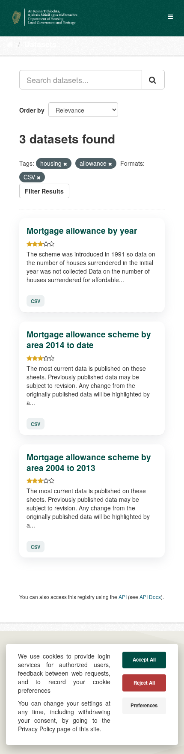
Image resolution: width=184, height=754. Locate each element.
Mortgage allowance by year (82, 230)
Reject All (144, 682)
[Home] (10, 43)
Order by (32, 110)
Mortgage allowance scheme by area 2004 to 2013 (89, 462)
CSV (35, 301)
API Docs (150, 596)
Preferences (144, 705)
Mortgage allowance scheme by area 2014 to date (89, 339)
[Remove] (65, 163)
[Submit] (153, 79)
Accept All (144, 659)
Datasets (40, 44)
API (123, 596)
